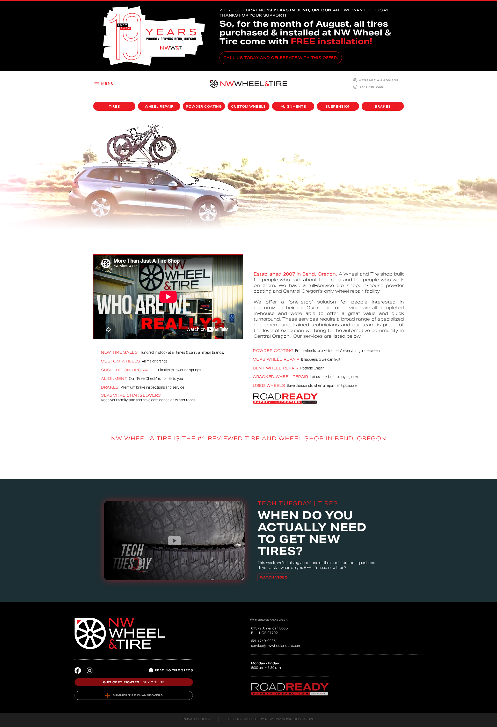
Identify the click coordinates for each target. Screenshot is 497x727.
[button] (104, 83)
